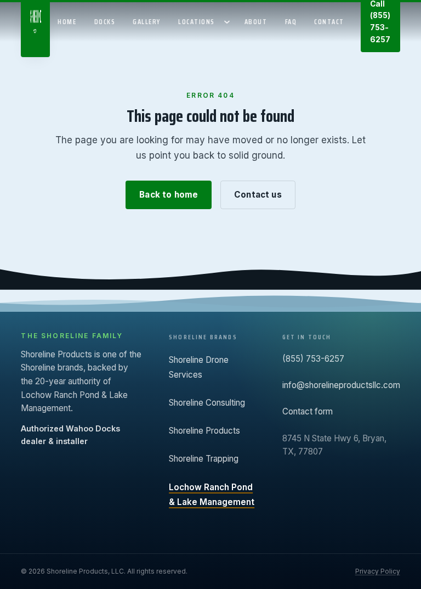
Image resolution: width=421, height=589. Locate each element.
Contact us (258, 194)
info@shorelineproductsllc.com (341, 385)
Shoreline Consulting (207, 402)
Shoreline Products (204, 430)
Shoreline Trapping (203, 458)
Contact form (307, 411)
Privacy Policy (377, 571)
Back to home (168, 194)
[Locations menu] (229, 22)
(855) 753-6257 (313, 359)
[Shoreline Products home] (35, 29)
